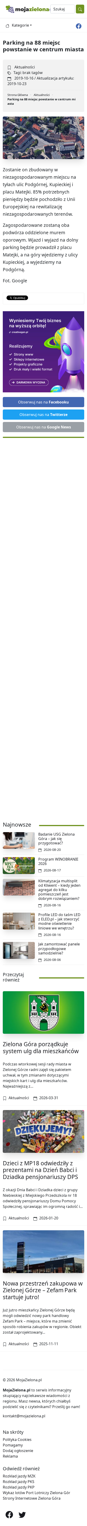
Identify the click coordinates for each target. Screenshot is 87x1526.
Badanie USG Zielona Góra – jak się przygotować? (56, 839)
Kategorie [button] (20, 25)
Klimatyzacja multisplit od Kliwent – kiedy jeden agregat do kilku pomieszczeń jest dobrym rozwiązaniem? (59, 889)
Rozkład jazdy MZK (19, 1476)
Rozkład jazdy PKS (18, 1481)
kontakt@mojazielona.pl (24, 1415)
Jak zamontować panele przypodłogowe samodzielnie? (59, 948)
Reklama (10, 1456)
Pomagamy (13, 1445)
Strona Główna (17, 95)
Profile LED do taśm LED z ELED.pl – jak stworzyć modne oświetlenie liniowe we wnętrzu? (59, 921)
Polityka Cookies (17, 1439)
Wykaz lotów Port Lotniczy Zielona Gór (36, 1492)
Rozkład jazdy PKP (19, 1487)
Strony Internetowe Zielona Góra (32, 1498)
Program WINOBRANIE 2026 (58, 861)
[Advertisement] (43, 627)
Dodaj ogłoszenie (18, 1450)
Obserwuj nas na (43, 402)
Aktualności (24, 67)
